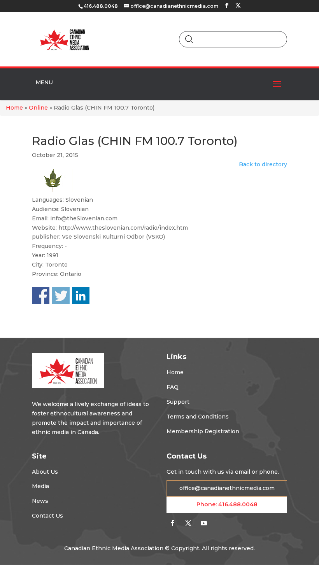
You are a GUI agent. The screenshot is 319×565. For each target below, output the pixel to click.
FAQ (173, 387)
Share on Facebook (40, 295)
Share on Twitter (61, 295)
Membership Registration (203, 431)
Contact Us (47, 515)
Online (38, 107)
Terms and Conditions (198, 416)
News (40, 500)
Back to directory (263, 164)
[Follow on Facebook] (173, 523)
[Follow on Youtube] (204, 523)
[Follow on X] (188, 523)
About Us (45, 471)
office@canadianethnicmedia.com (227, 488)
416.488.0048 (238, 504)
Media (40, 486)
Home (14, 107)
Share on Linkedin (80, 295)
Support (178, 401)
